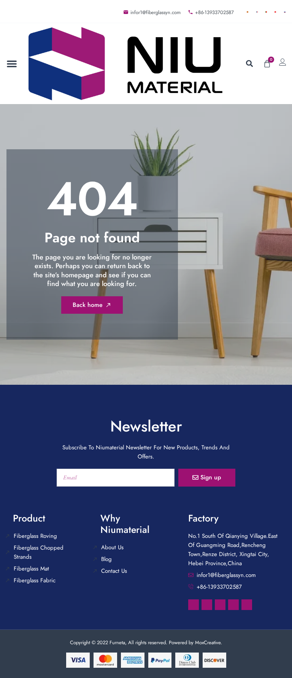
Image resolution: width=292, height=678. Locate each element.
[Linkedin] (207, 604)
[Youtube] (246, 604)
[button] (12, 63)
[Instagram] (220, 604)
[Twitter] (233, 604)
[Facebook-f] (193, 604)
